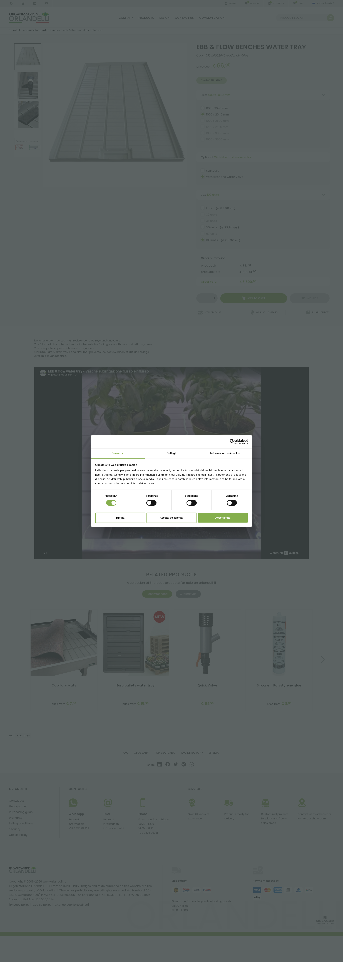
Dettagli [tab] (172, 453)
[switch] (151, 503)
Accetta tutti (222, 517)
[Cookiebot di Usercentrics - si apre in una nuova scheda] (232, 441)
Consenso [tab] (117, 453)
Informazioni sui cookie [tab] (225, 453)
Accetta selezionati (171, 517)
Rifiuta (120, 517)
